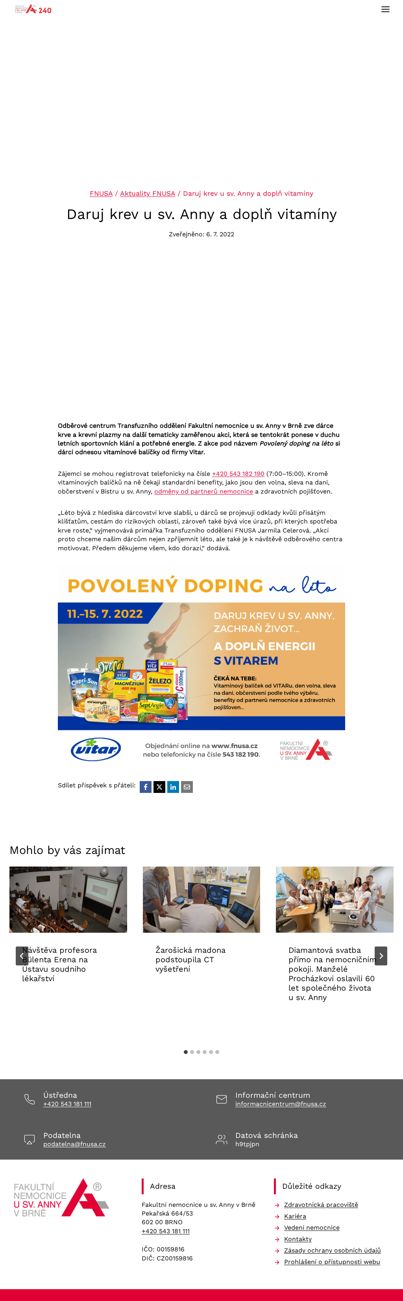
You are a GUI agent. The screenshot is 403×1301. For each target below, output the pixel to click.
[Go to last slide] (22, 956)
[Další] (381, 956)
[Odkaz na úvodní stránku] (62, 1200)
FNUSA (101, 193)
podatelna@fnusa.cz (74, 1144)
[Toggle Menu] (385, 9)
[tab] (186, 1052)
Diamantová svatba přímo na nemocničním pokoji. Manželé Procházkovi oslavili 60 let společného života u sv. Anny (332, 973)
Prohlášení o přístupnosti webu (332, 1262)
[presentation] (68, 900)
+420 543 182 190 (238, 473)
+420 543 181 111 (67, 1104)
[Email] (187, 787)
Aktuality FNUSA (147, 193)
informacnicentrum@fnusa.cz (280, 1104)
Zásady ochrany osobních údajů (332, 1250)
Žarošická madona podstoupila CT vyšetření (190, 959)
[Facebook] (146, 787)
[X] (159, 787)
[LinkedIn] (173, 787)
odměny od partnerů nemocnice (203, 491)
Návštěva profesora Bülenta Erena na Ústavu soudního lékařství (59, 964)
